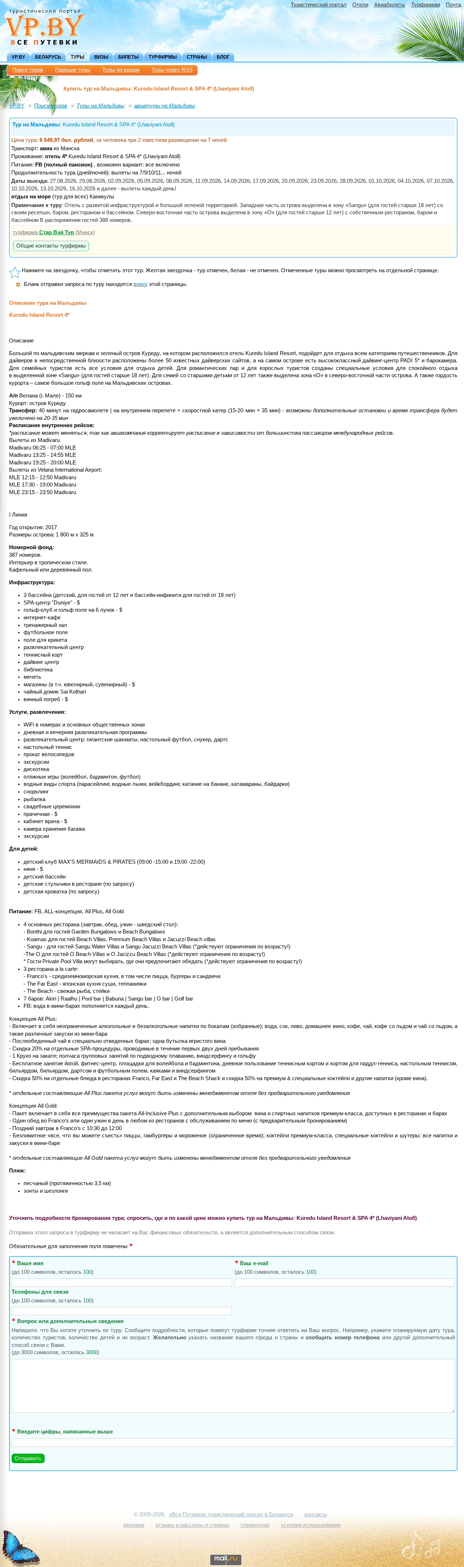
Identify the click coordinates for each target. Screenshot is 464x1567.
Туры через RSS (172, 70)
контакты (315, 1514)
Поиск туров (27, 70)
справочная (255, 1525)
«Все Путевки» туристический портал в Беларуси (231, 1514)
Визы (101, 57)
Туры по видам (120, 70)
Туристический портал (319, 5)
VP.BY (18, 57)
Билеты (128, 57)
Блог (223, 57)
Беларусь (48, 57)
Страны (197, 57)
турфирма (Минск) (54, 232)
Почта (453, 5)
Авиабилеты (389, 5)
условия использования (311, 1525)
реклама (133, 1525)
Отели (360, 5)
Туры (77, 57)
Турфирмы (163, 57)
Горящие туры (72, 70)
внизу (140, 284)
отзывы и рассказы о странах (192, 1525)
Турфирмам (425, 5)
